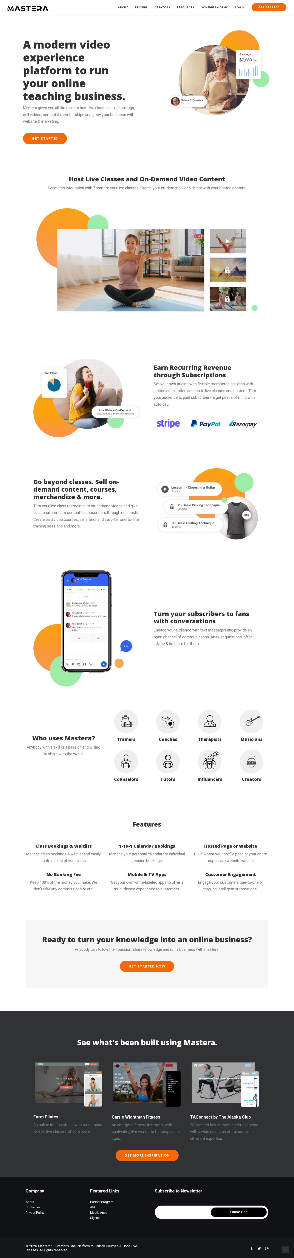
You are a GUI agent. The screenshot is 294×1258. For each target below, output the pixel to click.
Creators (162, 7)
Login (239, 7)
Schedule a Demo (214, 7)
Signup (95, 1218)
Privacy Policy (35, 1212)
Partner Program (101, 1202)
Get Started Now (147, 966)
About (123, 7)
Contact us (33, 1207)
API (92, 1207)
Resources (185, 7)
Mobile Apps (98, 1212)
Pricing (141, 7)
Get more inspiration (147, 1155)
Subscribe (238, 1212)
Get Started (45, 138)
